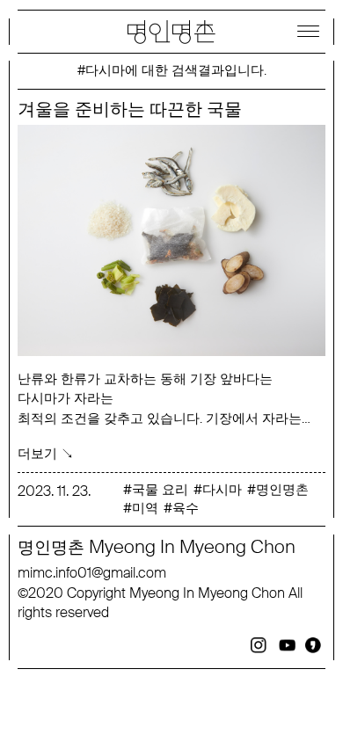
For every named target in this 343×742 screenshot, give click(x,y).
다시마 (222, 489)
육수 (185, 508)
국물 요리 (160, 489)
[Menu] (308, 31)
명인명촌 (282, 489)
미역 (145, 508)
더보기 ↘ (46, 453)
